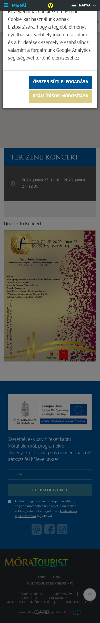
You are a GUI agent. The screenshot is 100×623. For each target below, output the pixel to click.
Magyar (85, 5)
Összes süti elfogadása (60, 82)
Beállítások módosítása (60, 96)
